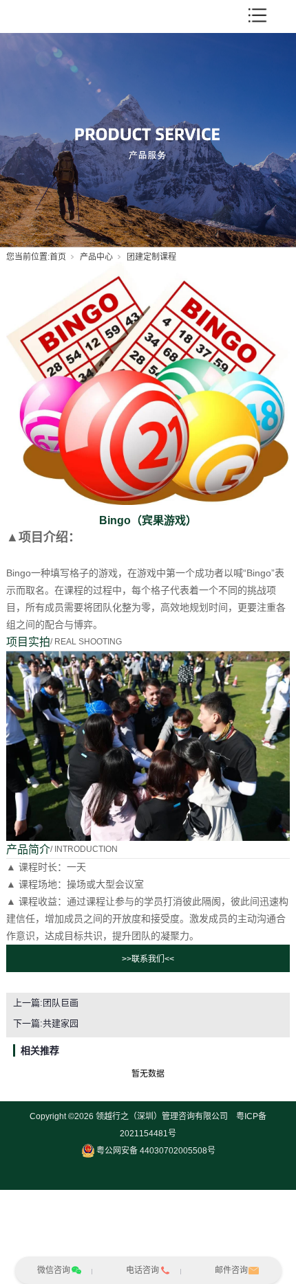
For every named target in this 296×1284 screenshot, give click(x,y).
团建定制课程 (151, 257)
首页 (58, 257)
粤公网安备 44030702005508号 (155, 1151)
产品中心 (96, 257)
